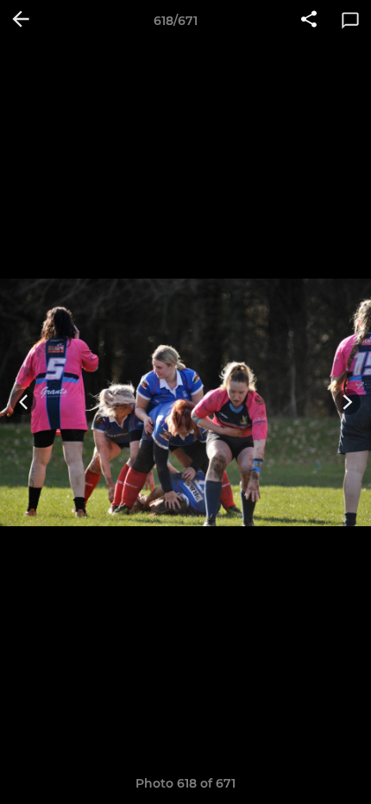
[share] (309, 21)
